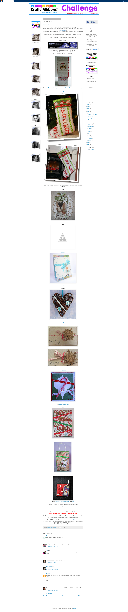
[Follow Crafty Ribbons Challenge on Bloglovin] (92, 50)
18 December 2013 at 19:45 (52, 590)
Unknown (48, 573)
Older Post (80, 595)
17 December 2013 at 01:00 (52, 569)
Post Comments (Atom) (53, 597)
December (90, 113)
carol (47, 586)
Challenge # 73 (91, 118)
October (90, 124)
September (90, 126)
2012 (88, 142)
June (89, 131)
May (89, 133)
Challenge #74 (91, 116)
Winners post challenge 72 (91, 120)
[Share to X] (62, 527)
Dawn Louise (49, 559)
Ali (63, 91)
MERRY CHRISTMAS (92, 114)
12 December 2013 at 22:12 (52, 539)
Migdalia (48, 535)
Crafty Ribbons (49, 543)
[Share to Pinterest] (65, 527)
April (89, 135)
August (89, 128)
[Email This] (59, 527)
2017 (88, 104)
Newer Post (45, 595)
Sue (47, 550)
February (90, 138)
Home (63, 595)
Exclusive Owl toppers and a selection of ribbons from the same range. (65, 87)
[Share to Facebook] (63, 527)
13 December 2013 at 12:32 (52, 546)
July (89, 130)
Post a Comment (48, 593)
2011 (88, 144)
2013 (88, 111)
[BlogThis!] (60, 527)
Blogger (74, 608)
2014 (88, 109)
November (90, 123)
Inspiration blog (75, 519)
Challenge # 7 (46, 24)
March (89, 136)
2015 (88, 108)
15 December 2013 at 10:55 (52, 555)
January (90, 140)
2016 (88, 106)
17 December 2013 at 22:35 (52, 582)
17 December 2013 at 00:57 (52, 562)
